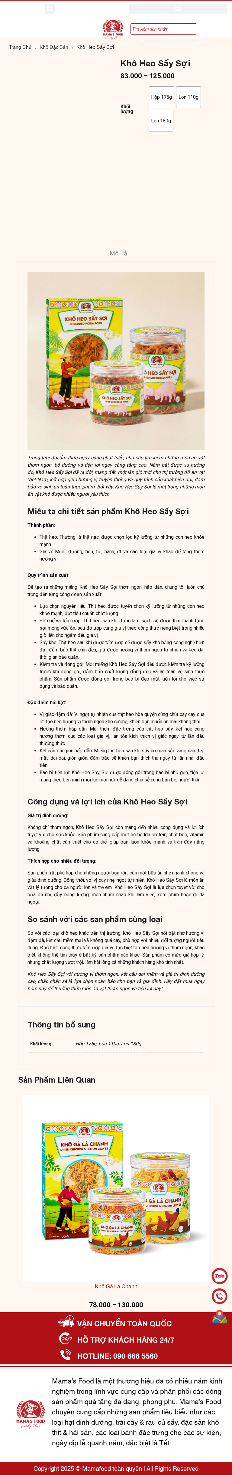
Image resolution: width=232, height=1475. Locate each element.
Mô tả (118, 253)
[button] (50, 9)
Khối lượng (127, 109)
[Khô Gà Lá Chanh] (116, 1188)
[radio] (161, 97)
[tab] (118, 254)
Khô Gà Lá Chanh (116, 1287)
